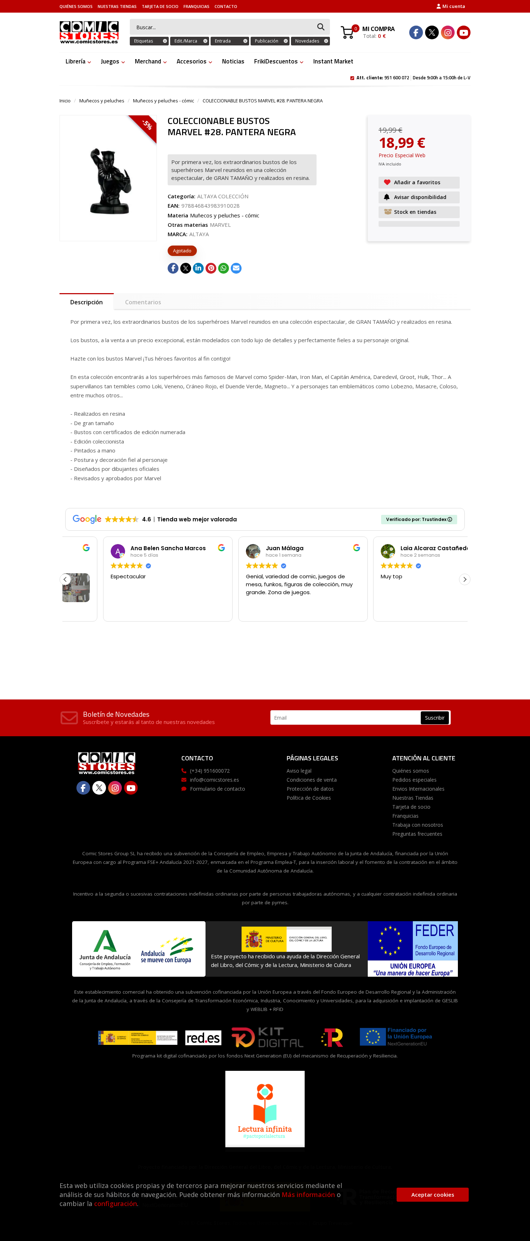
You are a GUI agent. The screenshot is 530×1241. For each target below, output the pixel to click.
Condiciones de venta (312, 779)
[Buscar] (321, 27)
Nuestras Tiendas (117, 6)
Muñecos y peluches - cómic (163, 100)
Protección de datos (310, 788)
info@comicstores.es (214, 779)
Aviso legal (299, 770)
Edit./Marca (186, 41)
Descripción (86, 302)
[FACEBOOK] (416, 32)
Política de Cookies (309, 797)
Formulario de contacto (217, 788)
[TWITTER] (432, 32)
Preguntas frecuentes (417, 833)
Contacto (226, 6)
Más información (308, 1194)
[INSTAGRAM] (448, 32)
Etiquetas (143, 41)
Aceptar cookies (432, 1194)
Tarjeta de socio (160, 6)
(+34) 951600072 (210, 770)
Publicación (266, 41)
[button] (464, 579)
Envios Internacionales (418, 788)
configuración (115, 1203)
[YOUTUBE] (464, 32)
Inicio (65, 100)
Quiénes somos (76, 6)
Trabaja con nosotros (417, 824)
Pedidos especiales (414, 779)
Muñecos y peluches (101, 100)
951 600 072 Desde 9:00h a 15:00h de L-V (414, 77)
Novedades (307, 41)
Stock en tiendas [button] (415, 211)
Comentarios (143, 302)
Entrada (223, 41)
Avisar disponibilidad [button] (420, 197)
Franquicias (196, 6)
